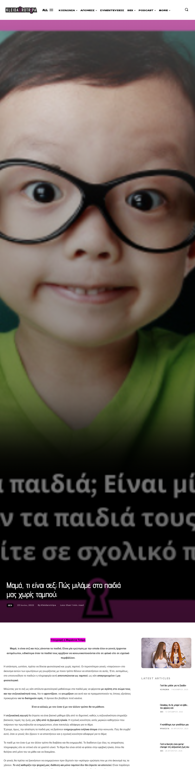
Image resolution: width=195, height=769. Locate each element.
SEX (10, 605)
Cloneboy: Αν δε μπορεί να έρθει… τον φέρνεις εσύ (174, 706)
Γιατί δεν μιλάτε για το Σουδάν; (173, 685)
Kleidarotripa (48, 605)
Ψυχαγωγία (164, 728)
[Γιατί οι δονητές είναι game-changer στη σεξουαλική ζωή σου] (149, 751)
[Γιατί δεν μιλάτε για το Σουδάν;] (149, 692)
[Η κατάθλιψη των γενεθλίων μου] (149, 731)
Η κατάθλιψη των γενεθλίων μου (174, 724)
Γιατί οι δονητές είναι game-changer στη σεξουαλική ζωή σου (174, 745)
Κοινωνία (164, 689)
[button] (186, 9)
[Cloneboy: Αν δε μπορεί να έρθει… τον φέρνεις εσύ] (149, 712)
